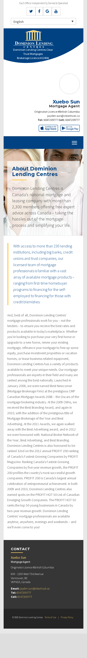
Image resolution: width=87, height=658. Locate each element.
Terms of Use (50, 617)
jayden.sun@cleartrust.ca (63, 116)
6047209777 (51, 120)
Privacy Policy (67, 617)
